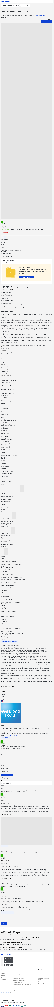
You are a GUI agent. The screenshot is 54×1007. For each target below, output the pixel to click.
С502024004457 (4, 355)
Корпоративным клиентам (44, 976)
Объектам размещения (43, 972)
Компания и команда (4, 972)
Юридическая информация (19, 980)
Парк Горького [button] (4, 303)
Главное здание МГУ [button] (6, 294)
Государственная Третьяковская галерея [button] (11, 304)
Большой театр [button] (4, 295)
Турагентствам (41, 974)
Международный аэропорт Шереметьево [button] (11, 308)
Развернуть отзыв (6, 814)
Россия (2, 928)
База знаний (15, 972)
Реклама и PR (41, 983)
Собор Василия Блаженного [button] (8, 301)
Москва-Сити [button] (4, 292)
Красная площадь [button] (5, 300)
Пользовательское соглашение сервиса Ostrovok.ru (22, 985)
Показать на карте (40, 15)
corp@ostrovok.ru (12, 735)
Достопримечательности (7, 289)
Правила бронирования (18, 982)
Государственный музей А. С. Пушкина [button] (10, 297)
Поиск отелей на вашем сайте (43, 979)
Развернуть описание (7, 346)
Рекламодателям (42, 981)
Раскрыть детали (5, 799)
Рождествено (4, 930)
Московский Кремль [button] (6, 298)
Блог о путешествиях (17, 976)
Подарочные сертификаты (19, 990)
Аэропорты (3, 306)
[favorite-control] (38, 21)
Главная (2, 926)
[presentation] (26, 783)
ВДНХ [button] (2, 291)
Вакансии (3, 977)
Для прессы (4, 979)
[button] (26, 37)
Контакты (3, 975)
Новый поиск (25, 5)
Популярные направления (19, 978)
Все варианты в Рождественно (11, 5)
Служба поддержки (17, 974)
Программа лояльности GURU (20, 988)
